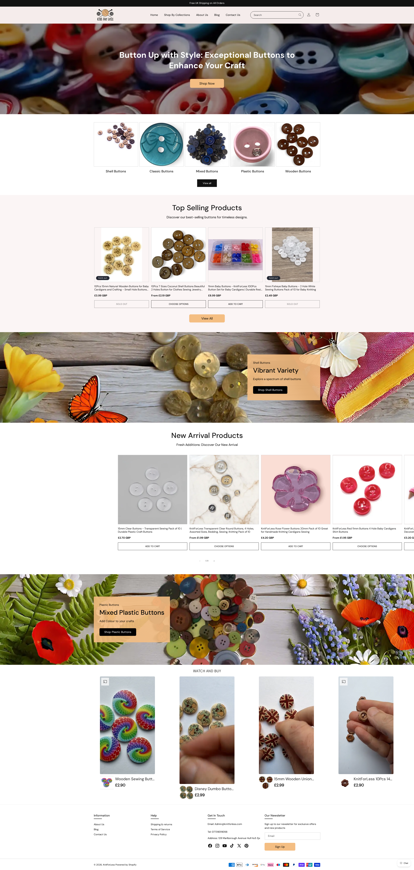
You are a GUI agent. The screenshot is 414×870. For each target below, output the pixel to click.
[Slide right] (214, 561)
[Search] (300, 14)
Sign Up (280, 846)
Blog (96, 829)
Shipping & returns (161, 824)
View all (207, 183)
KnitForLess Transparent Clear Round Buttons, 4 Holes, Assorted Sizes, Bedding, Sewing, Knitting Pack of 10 (222, 530)
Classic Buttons (161, 171)
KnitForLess (109, 864)
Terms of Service (160, 829)
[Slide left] (199, 561)
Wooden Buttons (298, 171)
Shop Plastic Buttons (117, 632)
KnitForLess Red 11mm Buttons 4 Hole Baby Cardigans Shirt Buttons (364, 530)
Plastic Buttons (252, 171)
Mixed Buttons (207, 171)
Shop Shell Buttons (270, 390)
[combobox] (277, 15)
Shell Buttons (116, 171)
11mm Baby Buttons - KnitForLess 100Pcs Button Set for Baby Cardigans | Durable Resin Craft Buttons (235, 288)
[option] (127, 732)
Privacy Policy (159, 834)
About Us (99, 824)
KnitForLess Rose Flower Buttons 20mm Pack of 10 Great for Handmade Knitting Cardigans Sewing (294, 530)
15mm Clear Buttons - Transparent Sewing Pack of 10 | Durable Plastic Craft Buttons (150, 530)
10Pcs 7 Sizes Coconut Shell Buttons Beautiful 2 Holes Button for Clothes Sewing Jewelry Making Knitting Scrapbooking (178, 288)
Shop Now (207, 83)
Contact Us (100, 834)
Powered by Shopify (125, 864)
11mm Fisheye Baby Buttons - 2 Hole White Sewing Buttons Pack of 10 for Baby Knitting (290, 288)
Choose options (178, 304)
